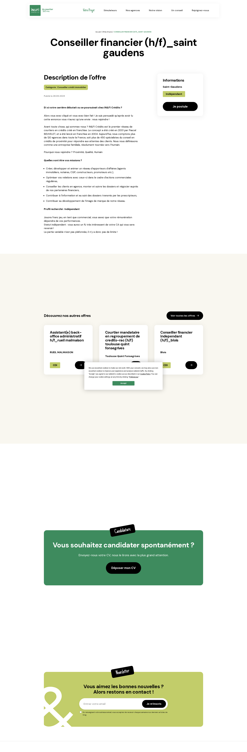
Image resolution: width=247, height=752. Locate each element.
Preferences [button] (133, 377)
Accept (123, 383)
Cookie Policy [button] (145, 374)
